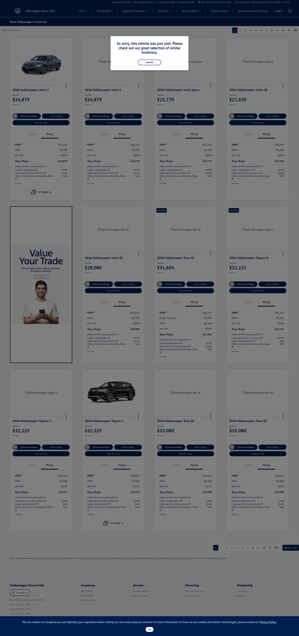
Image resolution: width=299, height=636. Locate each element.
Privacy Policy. (268, 622)
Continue (149, 62)
